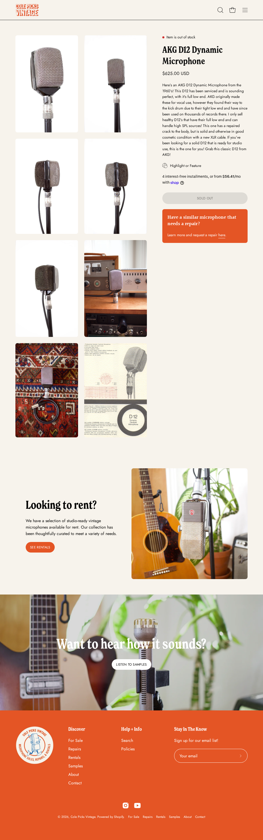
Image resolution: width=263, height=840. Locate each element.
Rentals (74, 757)
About (73, 774)
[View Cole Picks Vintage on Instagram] (125, 805)
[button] (219, 10)
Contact (75, 783)
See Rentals (40, 547)
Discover (76, 729)
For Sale (75, 740)
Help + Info (131, 729)
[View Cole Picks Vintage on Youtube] (137, 805)
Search (127, 740)
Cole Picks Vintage (83, 816)
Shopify (119, 816)
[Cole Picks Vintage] (27, 10)
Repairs (74, 749)
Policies (128, 749)
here (221, 234)
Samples (75, 766)
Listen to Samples (131, 664)
